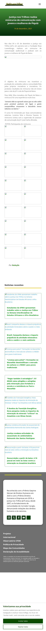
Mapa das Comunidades (14, 548)
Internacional (9, 537)
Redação (15, 265)
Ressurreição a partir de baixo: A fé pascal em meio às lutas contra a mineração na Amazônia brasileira (22, 460)
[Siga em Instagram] (9, 518)
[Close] (43, 605)
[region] (23, 617)
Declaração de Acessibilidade (16, 551)
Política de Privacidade (13, 544)
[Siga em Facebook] (19, 518)
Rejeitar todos (23, 627)
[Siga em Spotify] (29, 518)
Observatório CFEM (12, 541)
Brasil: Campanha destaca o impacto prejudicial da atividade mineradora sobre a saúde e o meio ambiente (22, 337)
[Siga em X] (14, 518)
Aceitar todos (23, 621)
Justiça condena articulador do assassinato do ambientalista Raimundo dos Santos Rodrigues (21, 435)
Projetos (7, 533)
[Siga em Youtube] (24, 518)
